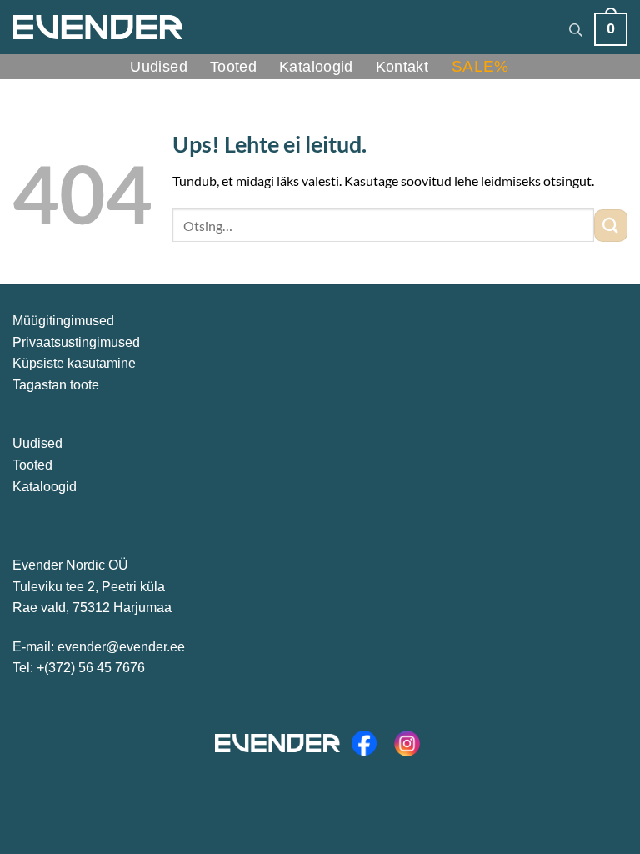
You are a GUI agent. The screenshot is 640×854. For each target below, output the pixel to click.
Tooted (233, 66)
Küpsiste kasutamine (74, 363)
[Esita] (611, 225)
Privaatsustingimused (76, 342)
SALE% (480, 66)
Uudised (159, 66)
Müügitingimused (63, 321)
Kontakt (402, 66)
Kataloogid (316, 66)
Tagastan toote (55, 385)
